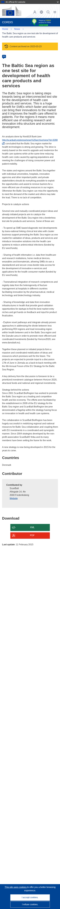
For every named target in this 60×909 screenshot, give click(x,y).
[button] (41, 12)
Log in (35, 12)
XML (32, 527)
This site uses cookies (16, 887)
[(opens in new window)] (11, 11)
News (17, 29)
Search (48, 12)
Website (14, 498)
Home (5, 29)
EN (4, 56)
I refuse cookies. (30, 904)
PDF (32, 535)
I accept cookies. (30, 897)
